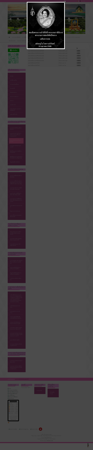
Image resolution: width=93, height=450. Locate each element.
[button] (65, 2)
